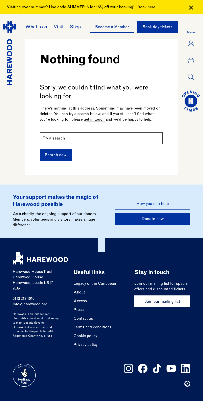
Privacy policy (86, 345)
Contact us (83, 319)
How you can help (153, 204)
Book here (146, 7)
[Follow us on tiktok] (157, 368)
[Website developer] (187, 384)
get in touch (94, 120)
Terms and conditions (93, 327)
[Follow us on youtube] (171, 368)
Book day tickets (157, 27)
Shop (75, 27)
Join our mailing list (162, 302)
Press (79, 310)
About (79, 292)
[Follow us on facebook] (142, 368)
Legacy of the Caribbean (95, 284)
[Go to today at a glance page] (191, 101)
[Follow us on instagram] (128, 368)
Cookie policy (85, 336)
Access (80, 301)
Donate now (153, 219)
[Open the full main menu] (190, 27)
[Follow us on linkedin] (185, 368)
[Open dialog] (190, 77)
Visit (59, 27)
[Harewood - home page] (40, 258)
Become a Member (112, 27)
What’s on (36, 27)
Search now (56, 155)
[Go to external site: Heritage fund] (24, 375)
